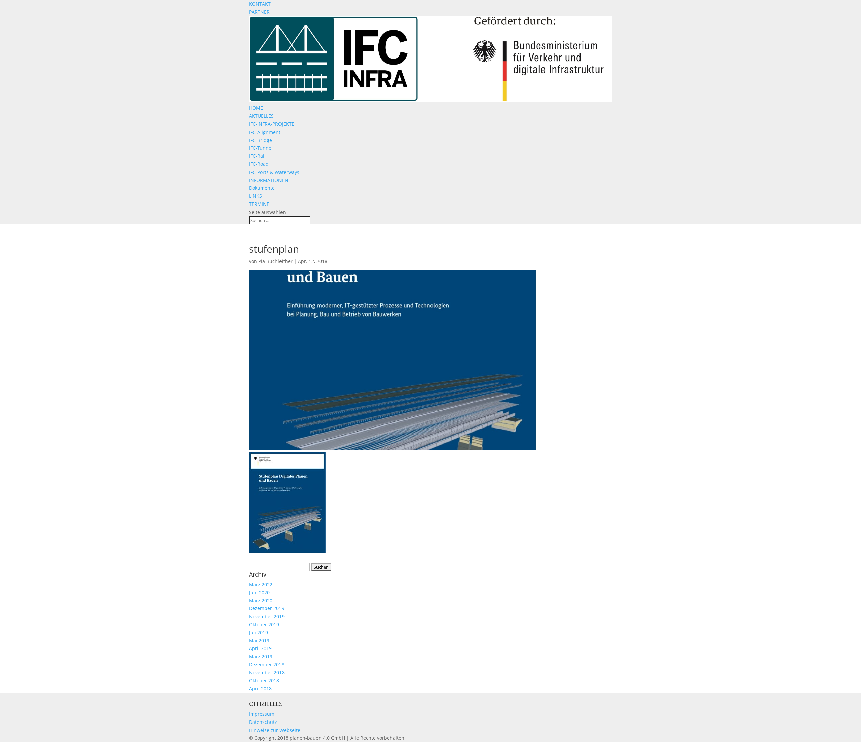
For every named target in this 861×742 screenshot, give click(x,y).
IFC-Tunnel (261, 148)
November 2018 (267, 672)
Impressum (261, 714)
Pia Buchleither (275, 261)
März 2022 (260, 584)
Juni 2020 (259, 592)
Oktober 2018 (264, 680)
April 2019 (260, 648)
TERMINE (259, 204)
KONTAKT (260, 4)
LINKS (255, 196)
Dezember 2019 (266, 608)
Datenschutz (263, 722)
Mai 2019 (259, 640)
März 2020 (260, 600)
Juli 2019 (258, 632)
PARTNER (259, 12)
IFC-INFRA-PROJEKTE (271, 124)
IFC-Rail (257, 156)
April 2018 (260, 688)
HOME (256, 108)
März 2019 (260, 656)
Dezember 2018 (266, 664)
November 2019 (267, 616)
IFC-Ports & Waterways (274, 172)
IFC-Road (259, 164)
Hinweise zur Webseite (274, 730)
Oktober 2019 (264, 624)
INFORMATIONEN (268, 180)
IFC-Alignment (264, 132)
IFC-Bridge (260, 140)
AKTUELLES (261, 116)
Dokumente (262, 188)
